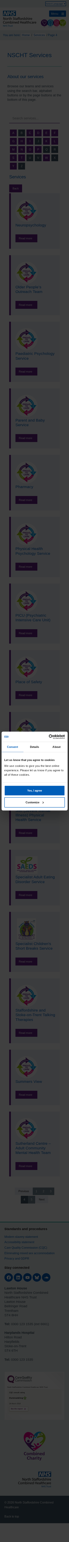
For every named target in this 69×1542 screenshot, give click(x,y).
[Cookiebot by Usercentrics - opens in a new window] (49, 736)
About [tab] (56, 746)
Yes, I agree (34, 790)
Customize (32, 802)
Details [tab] (34, 746)
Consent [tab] (12, 746)
